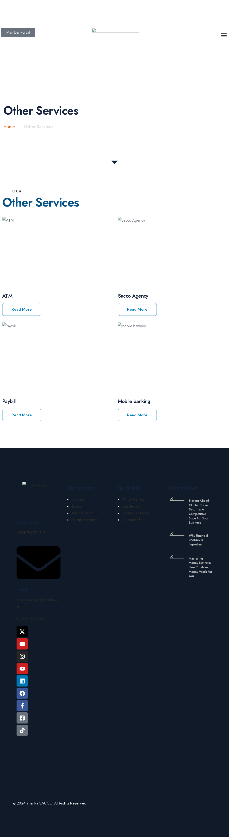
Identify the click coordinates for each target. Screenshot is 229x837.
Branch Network (136, 513)
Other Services (85, 519)
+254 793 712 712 (31, 532)
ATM (7, 295)
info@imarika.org (31, 618)
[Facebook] (22, 693)
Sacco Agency (133, 295)
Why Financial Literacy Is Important (198, 540)
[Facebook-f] (22, 705)
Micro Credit (82, 513)
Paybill (8, 401)
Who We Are (134, 499)
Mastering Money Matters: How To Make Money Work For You (200, 567)
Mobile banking (134, 401)
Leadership (132, 506)
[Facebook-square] (22, 718)
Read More (21, 309)
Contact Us (132, 519)
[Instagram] (22, 656)
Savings (78, 499)
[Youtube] (22, 668)
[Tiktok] (22, 730)
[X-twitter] (22, 631)
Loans (77, 506)
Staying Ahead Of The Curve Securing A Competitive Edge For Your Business (199, 511)
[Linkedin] (22, 681)
